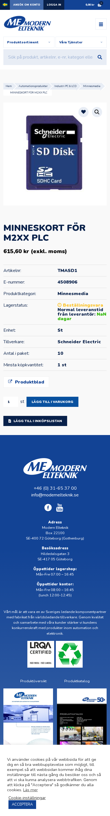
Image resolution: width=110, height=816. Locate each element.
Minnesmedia (91, 86)
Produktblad (29, 382)
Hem (9, 86)
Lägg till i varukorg (52, 402)
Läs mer (30, 790)
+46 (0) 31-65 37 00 (55, 488)
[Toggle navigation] (101, 24)
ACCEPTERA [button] (22, 804)
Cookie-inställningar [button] (27, 797)
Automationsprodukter (33, 86)
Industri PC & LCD (65, 86)
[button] (97, 112)
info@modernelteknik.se (55, 495)
